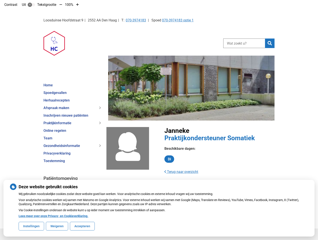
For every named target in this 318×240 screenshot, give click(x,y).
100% (69, 5)
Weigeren (57, 226)
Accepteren (82, 226)
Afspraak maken (56, 108)
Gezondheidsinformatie (61, 146)
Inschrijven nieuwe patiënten (65, 115)
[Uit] (31, 4)
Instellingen (31, 226)
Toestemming (54, 161)
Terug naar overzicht (182, 172)
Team (47, 138)
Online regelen (54, 131)
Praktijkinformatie (57, 123)
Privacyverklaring (57, 153)
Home (48, 85)
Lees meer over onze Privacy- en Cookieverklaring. (53, 216)
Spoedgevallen (55, 93)
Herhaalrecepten (56, 100)
